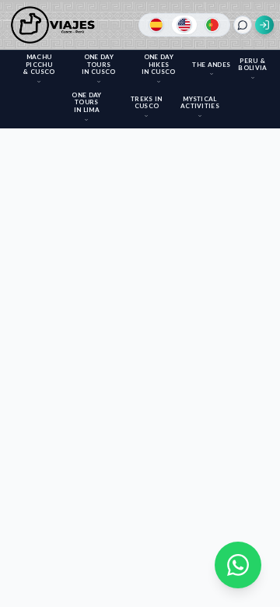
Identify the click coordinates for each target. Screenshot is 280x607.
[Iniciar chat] (242, 25)
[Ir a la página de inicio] (55, 25)
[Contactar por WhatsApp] (238, 565)
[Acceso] (264, 25)
